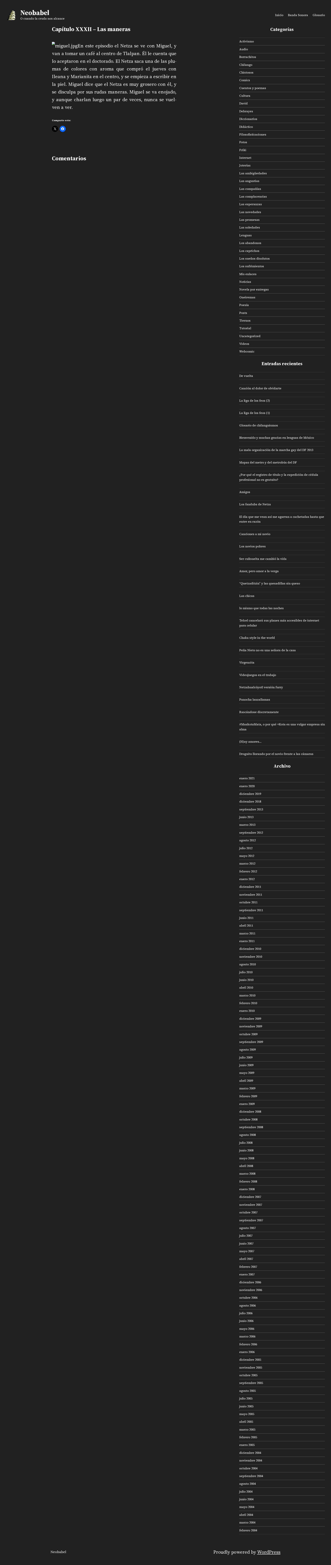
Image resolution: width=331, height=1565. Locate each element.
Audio (243, 49)
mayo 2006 (246, 1329)
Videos (244, 344)
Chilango (245, 65)
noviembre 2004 (250, 1460)
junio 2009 (246, 1065)
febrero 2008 (248, 1181)
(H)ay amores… (250, 741)
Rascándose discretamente (259, 712)
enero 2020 (247, 786)
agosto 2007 (247, 1228)
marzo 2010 (247, 995)
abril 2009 (246, 1080)
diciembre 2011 (250, 887)
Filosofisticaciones (252, 134)
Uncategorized (250, 336)
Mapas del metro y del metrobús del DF (268, 462)
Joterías (245, 165)
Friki (242, 150)
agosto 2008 (247, 1135)
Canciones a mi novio (254, 534)
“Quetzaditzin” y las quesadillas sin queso (269, 583)
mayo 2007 (246, 1251)
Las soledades (249, 227)
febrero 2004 (248, 1530)
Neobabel (34, 12)
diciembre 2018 (250, 801)
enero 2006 (247, 1352)
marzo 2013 (247, 825)
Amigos (244, 492)
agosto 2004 (247, 1483)
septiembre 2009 (251, 1042)
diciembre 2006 (250, 1282)
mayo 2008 (246, 1158)
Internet (245, 158)
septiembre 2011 (251, 910)
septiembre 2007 (251, 1220)
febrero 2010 (248, 1003)
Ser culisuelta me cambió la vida (263, 559)
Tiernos (245, 320)
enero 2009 (247, 1104)
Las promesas (249, 220)
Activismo (246, 41)
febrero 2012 (248, 871)
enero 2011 (247, 941)
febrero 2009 (248, 1096)
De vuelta (246, 376)
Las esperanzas (250, 204)
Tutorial (245, 328)
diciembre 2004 (250, 1453)
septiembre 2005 (251, 1383)
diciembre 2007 (250, 1197)
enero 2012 (247, 879)
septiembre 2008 (251, 1127)
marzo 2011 (247, 933)
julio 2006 (245, 1313)
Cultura (244, 96)
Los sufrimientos (251, 266)
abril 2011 (246, 925)
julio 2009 (245, 1057)
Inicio (279, 15)
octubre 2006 (248, 1297)
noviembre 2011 (250, 894)
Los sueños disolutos (254, 258)
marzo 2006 (247, 1336)
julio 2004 (245, 1491)
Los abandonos (250, 243)
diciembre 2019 (250, 794)
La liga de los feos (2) (254, 400)
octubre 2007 (248, 1212)
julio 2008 (245, 1142)
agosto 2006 (247, 1305)
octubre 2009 (248, 1034)
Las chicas (246, 596)
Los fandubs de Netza (255, 504)
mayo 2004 (246, 1507)
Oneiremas (247, 297)
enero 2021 (247, 778)
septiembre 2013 (251, 809)
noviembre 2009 (250, 1026)
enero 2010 (247, 1011)
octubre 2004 (248, 1468)
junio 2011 (246, 918)
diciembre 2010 (250, 949)
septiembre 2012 (251, 832)
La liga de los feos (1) (254, 413)
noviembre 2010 (250, 956)
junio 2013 (246, 817)
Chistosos (246, 72)
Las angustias (249, 181)
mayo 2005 (246, 1414)
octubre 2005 (248, 1375)
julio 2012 (245, 848)
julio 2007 (245, 1235)
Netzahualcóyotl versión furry (261, 687)
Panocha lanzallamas (254, 699)
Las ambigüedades (253, 173)
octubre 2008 (248, 1119)
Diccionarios (248, 119)
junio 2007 (246, 1243)
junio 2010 (246, 980)
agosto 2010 (247, 964)
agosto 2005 (247, 1391)
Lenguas (245, 235)
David (243, 103)
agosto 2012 (247, 840)
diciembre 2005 (250, 1359)
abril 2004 (246, 1515)
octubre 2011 (248, 902)
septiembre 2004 (251, 1476)
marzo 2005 (247, 1429)
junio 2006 (246, 1321)
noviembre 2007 (250, 1205)
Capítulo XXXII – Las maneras (91, 29)
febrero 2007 (248, 1267)
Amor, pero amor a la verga (259, 571)
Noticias (245, 282)
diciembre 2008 (250, 1111)
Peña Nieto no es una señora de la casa (267, 650)
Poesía (244, 305)
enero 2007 (247, 1274)
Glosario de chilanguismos (258, 425)
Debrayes (246, 111)
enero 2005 (247, 1445)
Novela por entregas (254, 289)
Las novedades (250, 212)
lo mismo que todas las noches (261, 608)
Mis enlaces (247, 274)
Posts (243, 313)
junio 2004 (246, 1499)
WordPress (268, 1552)
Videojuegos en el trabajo (257, 675)
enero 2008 (247, 1189)
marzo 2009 (247, 1088)
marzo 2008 (247, 1173)
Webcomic (246, 351)
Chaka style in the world (257, 638)
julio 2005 (245, 1398)
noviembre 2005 (250, 1367)
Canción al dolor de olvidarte (260, 388)
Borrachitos (247, 57)
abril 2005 (246, 1421)
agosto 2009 (247, 1049)
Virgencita (246, 662)
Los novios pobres (252, 546)
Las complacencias (253, 196)
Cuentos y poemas (252, 88)
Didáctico (246, 127)
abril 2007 (246, 1259)
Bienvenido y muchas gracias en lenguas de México (276, 437)
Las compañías (250, 189)
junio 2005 (246, 1406)
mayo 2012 (246, 856)
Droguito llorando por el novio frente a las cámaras (276, 754)
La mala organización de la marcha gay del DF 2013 (276, 450)
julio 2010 (245, 972)
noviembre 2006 (250, 1290)
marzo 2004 (247, 1522)
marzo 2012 (247, 863)
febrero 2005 (248, 1437)
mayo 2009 (246, 1073)
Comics (244, 80)
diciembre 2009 (250, 1018)
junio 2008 (246, 1150)
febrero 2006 (248, 1344)
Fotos (243, 142)
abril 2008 (246, 1166)
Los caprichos (249, 251)
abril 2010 (246, 987)
